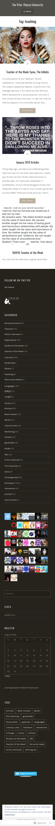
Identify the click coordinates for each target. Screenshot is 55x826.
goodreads (9, 443)
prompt (8, 494)
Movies (8, 368)
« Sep (7, 676)
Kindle (7, 448)
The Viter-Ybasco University (27, 4)
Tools (7, 472)
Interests (9, 357)
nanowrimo (10, 488)
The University (11, 466)
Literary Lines (11, 425)
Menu (28, 11)
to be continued (12, 460)
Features (9, 329)
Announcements (12, 323)
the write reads (36, 744)
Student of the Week (14, 346)
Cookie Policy (10, 815)
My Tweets (9, 287)
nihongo (10, 733)
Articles (8, 408)
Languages (10, 386)
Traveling (9, 374)
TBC (6, 454)
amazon (8, 437)
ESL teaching (12, 716)
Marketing (9, 431)
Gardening (9, 363)
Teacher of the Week (14, 351)
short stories (11, 500)
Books (7, 420)
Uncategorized (11, 477)
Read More (27, 110)
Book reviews (11, 414)
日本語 (7, 391)
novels (21, 733)
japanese (25, 722)
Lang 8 (8, 397)
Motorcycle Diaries (13, 379)
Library (8, 403)
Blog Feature (10, 340)
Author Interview (12, 334)
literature (27, 727)
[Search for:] (27, 593)
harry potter (12, 722)
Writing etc (10, 483)
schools (32, 733)
